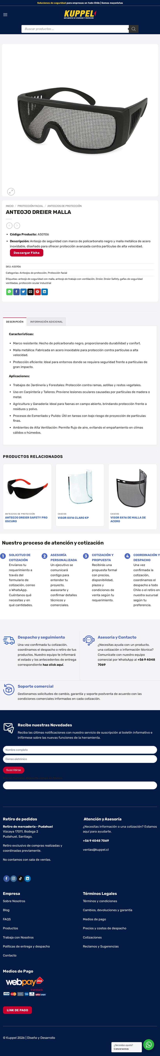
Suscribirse (13, 770)
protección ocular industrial (35, 283)
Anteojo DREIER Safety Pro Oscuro (26, 519)
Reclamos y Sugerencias (101, 946)
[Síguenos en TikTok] (20, 878)
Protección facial (30, 205)
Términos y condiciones (100, 901)
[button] (5, 14)
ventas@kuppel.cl (96, 849)
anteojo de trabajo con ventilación (75, 278)
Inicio (9, 205)
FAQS (7, 919)
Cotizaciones (92, 937)
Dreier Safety (111, 278)
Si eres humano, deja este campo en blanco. (33, 778)
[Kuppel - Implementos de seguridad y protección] (80, 14)
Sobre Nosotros (14, 901)
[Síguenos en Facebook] (6, 878)
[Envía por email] (30, 292)
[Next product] (9, 226)
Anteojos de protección (64, 205)
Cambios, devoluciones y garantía (107, 910)
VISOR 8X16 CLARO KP (73, 517)
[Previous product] (17, 226)
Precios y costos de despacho (104, 928)
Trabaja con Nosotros (18, 937)
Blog (6, 910)
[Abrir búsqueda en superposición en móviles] (80, 29)
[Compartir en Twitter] (23, 292)
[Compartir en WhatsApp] (9, 292)
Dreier (99, 278)
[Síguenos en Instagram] (13, 878)
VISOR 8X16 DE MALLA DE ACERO (128, 519)
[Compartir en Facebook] (16, 292)
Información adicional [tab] (46, 321)
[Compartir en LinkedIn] (44, 292)
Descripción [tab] (14, 321)
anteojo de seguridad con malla (36, 278)
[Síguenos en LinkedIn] (27, 878)
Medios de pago (94, 919)
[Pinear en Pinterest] (37, 292)
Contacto (9, 955)
